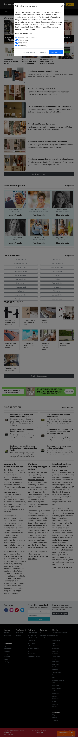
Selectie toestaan (29, 52)
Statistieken (23, 43)
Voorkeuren (23, 40)
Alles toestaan (55, 52)
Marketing (23, 45)
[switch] (17, 40)
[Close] (61, 6)
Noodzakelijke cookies (28, 37)
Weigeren (43, 52)
